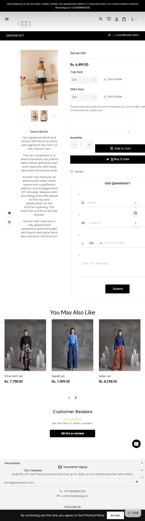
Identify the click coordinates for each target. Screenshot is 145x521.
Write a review (72, 433)
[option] (34, 115)
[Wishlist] (109, 19)
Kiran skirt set (14, 376)
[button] (136, 444)
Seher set (105, 376)
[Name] (137, 482)
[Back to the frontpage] (109, 35)
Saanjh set (58, 376)
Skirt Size (77, 89)
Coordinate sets (127, 35)
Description (39, 131)
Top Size (76, 72)
